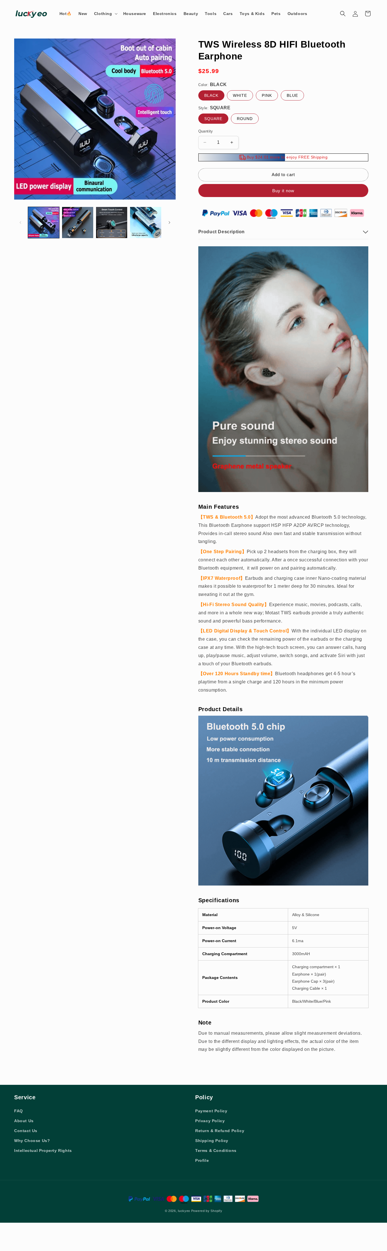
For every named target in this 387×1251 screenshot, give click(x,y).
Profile (202, 1160)
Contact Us (25, 1130)
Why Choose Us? (32, 1140)
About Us (24, 1121)
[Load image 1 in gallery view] (43, 222)
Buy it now (283, 190)
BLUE (292, 95)
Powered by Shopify (206, 1210)
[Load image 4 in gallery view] (145, 222)
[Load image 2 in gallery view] (77, 222)
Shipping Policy (211, 1140)
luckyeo (184, 1210)
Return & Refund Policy (219, 1130)
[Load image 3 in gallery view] (111, 222)
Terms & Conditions (216, 1150)
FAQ (18, 1111)
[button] (105, 14)
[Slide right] (169, 222)
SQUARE (213, 118)
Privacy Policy (210, 1121)
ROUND (245, 118)
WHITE (240, 95)
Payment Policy (211, 1111)
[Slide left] (20, 222)
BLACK (211, 95)
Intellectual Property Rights (43, 1150)
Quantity (205, 131)
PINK (267, 95)
